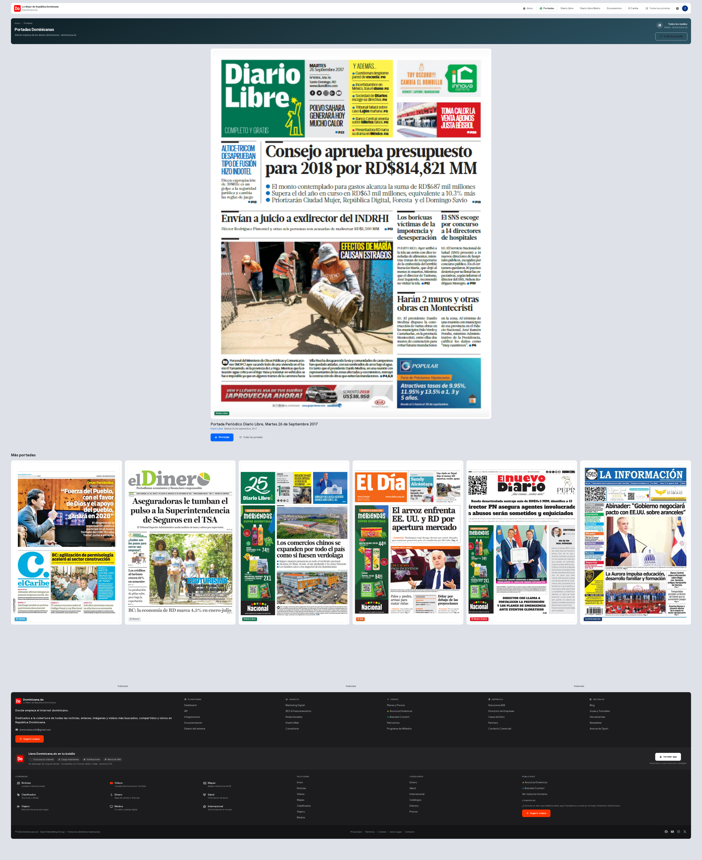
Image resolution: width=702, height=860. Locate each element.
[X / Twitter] (685, 832)
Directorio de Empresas (501, 711)
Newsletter (596, 722)
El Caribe (633, 8)
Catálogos (415, 799)
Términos (370, 831)
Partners (493, 722)
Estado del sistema (194, 728)
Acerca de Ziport (599, 728)
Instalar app (670, 756)
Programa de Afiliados (399, 728)
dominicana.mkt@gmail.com (35, 729)
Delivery (414, 805)
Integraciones (192, 716)
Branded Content (399, 716)
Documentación (193, 722)
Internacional (417, 794)
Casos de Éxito (496, 716)
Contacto (409, 831)
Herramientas (597, 716)
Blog (592, 705)
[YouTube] (672, 832)
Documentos (614, 8)
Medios (301, 817)
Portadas (549, 8)
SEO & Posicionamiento (298, 711)
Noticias (301, 788)
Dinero (413, 782)
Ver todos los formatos (534, 794)
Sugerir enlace (31, 739)
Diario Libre (567, 8)
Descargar (223, 437)
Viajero (301, 811)
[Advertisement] (122, 661)
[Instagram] (678, 832)
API (186, 711)
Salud (413, 788)
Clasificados (304, 805)
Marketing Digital (295, 705)
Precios (414, 811)
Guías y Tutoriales (600, 711)
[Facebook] (666, 832)
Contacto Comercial (499, 728)
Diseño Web (292, 722)
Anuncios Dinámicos (401, 711)
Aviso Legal (395, 831)
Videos (300, 794)
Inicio (530, 8)
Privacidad (356, 831)
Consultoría (292, 728)
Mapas (300, 799)
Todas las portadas (660, 8)
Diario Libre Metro (590, 8)
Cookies (382, 831)
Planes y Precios (396, 705)
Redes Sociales (294, 716)
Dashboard (190, 705)
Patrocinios (393, 722)
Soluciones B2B (496, 705)
